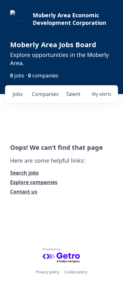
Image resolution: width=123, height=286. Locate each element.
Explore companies (33, 182)
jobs (18, 94)
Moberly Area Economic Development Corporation (69, 18)
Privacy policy (47, 272)
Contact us (23, 191)
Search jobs (24, 172)
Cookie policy (75, 272)
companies (45, 94)
